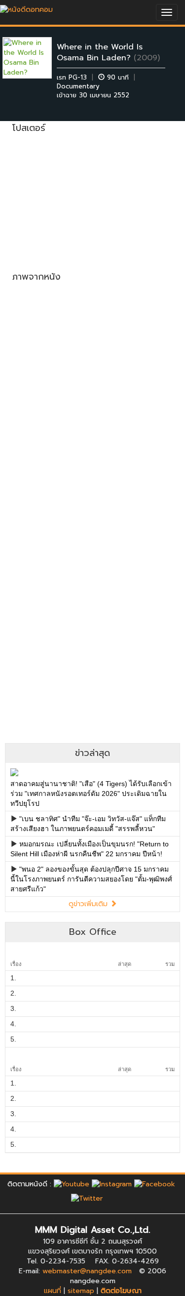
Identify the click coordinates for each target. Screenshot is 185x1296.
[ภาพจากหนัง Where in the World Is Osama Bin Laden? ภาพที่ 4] (135, 383)
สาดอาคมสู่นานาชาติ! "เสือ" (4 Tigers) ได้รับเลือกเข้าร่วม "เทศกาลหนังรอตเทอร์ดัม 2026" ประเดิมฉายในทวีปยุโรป (91, 793)
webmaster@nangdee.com (87, 1271)
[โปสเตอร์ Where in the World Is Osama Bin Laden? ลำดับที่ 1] (50, 190)
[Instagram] (112, 1184)
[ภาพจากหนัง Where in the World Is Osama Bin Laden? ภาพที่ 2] (135, 319)
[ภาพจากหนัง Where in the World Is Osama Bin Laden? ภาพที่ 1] (50, 319)
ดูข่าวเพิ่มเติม (89, 904)
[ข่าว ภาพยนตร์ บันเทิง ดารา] (26, 7)
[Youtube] (71, 1184)
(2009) (147, 58)
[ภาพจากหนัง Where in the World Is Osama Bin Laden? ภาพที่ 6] (135, 447)
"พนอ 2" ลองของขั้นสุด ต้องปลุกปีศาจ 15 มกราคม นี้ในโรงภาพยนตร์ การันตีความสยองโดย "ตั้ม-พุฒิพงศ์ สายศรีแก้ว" (91, 879)
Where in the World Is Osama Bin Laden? (100, 52)
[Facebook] (154, 1184)
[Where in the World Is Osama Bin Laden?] (34, 57)
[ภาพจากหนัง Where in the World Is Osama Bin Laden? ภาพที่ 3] (50, 383)
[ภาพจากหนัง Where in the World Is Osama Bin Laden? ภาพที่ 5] (50, 447)
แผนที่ (52, 1291)
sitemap (81, 1291)
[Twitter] (87, 1198)
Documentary (78, 86)
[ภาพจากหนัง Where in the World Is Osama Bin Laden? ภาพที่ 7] (50, 512)
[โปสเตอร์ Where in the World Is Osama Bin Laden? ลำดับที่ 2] (135, 190)
